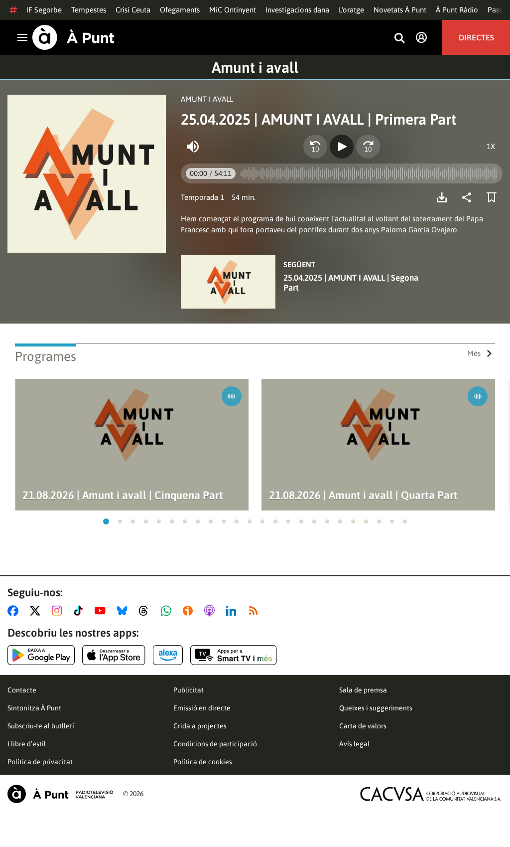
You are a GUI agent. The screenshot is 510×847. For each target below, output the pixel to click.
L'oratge (351, 9)
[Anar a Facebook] (14, 611)
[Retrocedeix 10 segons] (315, 147)
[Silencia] (193, 147)
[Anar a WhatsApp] (168, 611)
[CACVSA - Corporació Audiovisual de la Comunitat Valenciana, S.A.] (431, 794)
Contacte (21, 690)
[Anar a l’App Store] (113, 655)
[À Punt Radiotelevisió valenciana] (60, 794)
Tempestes (88, 9)
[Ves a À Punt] (73, 37)
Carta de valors (362, 726)
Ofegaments (180, 9)
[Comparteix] (469, 197)
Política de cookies (202, 762)
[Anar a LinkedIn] (233, 611)
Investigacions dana (297, 9)
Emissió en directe (202, 708)
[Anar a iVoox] (190, 611)
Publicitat (188, 690)
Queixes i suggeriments (375, 708)
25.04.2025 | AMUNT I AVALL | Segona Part (350, 283)
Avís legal (354, 744)
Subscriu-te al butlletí (40, 726)
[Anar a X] (37, 611)
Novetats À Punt (400, 9)
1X (491, 146)
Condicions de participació (215, 744)
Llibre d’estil (26, 744)
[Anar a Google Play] (41, 655)
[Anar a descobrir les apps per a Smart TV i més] (233, 655)
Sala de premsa (363, 690)
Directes (476, 37)
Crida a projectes (200, 726)
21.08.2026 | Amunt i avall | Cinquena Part (122, 495)
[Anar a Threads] (146, 611)
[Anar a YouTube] (102, 611)
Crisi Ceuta (133, 9)
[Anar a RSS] (255, 611)
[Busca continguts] (399, 38)
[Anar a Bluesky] (124, 611)
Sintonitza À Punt (34, 708)
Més (474, 353)
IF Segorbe (44, 9)
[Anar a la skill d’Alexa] (168, 655)
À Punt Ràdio (457, 9)
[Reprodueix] (342, 147)
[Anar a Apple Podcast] (211, 611)
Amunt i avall (255, 67)
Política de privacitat (40, 762)
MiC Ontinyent (232, 9)
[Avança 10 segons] (368, 147)
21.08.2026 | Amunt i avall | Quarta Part (363, 495)
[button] (106, 521)
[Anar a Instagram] (59, 611)
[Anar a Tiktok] (80, 611)
